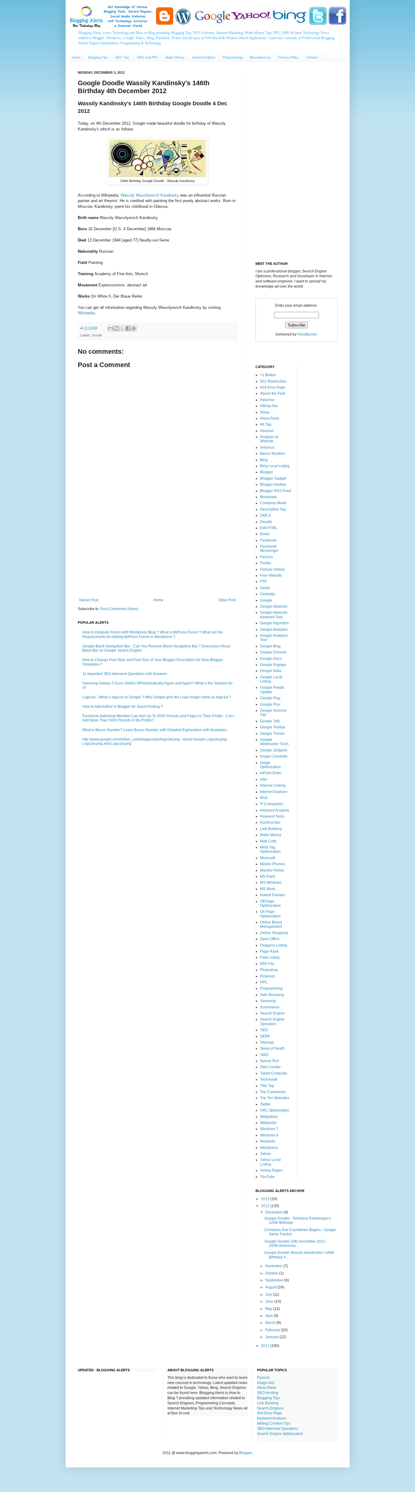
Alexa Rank (269, 418)
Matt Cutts (268, 841)
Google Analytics (274, 629)
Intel (263, 779)
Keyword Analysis (274, 810)
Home (76, 57)
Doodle (97, 335)
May (269, 1309)
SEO (264, 1030)
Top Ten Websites (274, 1098)
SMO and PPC (147, 57)
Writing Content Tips (273, 1423)
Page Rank (269, 951)
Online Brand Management (271, 924)
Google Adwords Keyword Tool (273, 614)
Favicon (266, 557)
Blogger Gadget (273, 478)
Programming (232, 57)
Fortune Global (272, 569)
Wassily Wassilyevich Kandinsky (150, 195)
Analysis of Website (269, 439)
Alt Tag (265, 424)
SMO (264, 1055)
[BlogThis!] (116, 328)
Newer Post (88, 600)
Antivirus (267, 447)
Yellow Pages (271, 1170)
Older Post (227, 600)
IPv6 (263, 798)
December (274, 1212)
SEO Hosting (267, 1393)
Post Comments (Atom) (119, 609)
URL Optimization (274, 1110)
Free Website (271, 575)
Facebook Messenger (269, 548)
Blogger (266, 472)
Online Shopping (274, 933)
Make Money (175, 57)
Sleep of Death (272, 1048)
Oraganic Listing (273, 945)
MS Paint (267, 876)
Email (264, 534)
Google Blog (270, 646)
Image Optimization (270, 765)
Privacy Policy (288, 57)
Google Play (270, 698)
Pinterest (267, 976)
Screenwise (270, 1007)
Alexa (264, 412)
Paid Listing (270, 957)
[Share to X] (122, 328)
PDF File (267, 964)
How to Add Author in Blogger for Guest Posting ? (122, 706)
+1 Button (268, 375)
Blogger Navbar (273, 484)
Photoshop (269, 970)
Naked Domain (272, 895)
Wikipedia (86, 313)
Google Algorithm (274, 623)
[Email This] (111, 328)
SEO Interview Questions (277, 1428)
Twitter (265, 1104)
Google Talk (270, 721)
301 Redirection (273, 381)
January (272, 1337)
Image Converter (274, 756)
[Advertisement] (157, 547)
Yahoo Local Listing (270, 1162)
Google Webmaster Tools (274, 742)
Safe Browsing (272, 995)
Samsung (268, 1001)
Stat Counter (270, 1067)
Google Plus (270, 704)
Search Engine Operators (272, 1021)
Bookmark (268, 497)
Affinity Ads (269, 406)
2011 (265, 1346)
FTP (263, 581)
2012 (265, 1206)
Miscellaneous (260, 57)
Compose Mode (273, 503)
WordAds (267, 1141)
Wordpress (269, 1148)
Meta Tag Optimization (270, 849)
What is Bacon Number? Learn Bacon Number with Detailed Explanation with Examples (154, 730)
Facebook (268, 540)
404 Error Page (272, 387)
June (269, 1301)
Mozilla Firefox (272, 870)
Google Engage (273, 665)
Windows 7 (269, 1129)
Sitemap (267, 1042)
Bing (264, 460)
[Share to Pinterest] (134, 328)
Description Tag (273, 509)
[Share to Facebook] (128, 328)
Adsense (267, 400)
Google (266, 600)
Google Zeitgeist (273, 750)
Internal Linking (273, 785)
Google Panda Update (272, 689)
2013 (265, 1199)
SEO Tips (122, 57)
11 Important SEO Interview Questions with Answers (124, 674)
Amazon (267, 431)
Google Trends (272, 733)
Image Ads (265, 1383)
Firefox (265, 563)
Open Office (270, 939)
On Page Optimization (270, 914)
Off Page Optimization (270, 903)
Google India (270, 671)
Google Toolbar (273, 727)
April (269, 1316)
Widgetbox (269, 1117)
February (273, 1330)
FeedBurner (307, 334)
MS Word (267, 889)
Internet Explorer (273, 792)
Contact (312, 57)
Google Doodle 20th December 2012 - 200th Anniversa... (296, 1243)
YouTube (267, 1177)
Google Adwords (273, 606)
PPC (264, 982)
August (271, 1287)
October (272, 1273)
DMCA (265, 515)
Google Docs (271, 659)
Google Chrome (273, 652)
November (274, 1266)
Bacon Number (272, 453)
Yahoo (265, 1154)
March (270, 1323)
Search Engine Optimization (280, 1434)
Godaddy (267, 594)
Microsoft (267, 858)
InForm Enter (270, 773)
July (269, 1294)
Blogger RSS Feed (275, 491)
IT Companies (271, 804)
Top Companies (273, 1092)
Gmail (265, 588)
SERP (265, 1036)
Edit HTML (268, 528)
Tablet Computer (273, 1073)
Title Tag (267, 1086)
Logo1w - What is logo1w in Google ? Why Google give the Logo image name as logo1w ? (156, 697)
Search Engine (272, 1013)
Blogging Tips (98, 57)
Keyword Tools (272, 816)
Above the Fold (272, 393)
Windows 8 (269, 1135)
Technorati (268, 1079)
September (274, 1280)
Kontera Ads (270, 822)
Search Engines (203, 57)
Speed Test (269, 1061)
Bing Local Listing (275, 466)
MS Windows (271, 882)
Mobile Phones (272, 864)
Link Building (271, 829)
